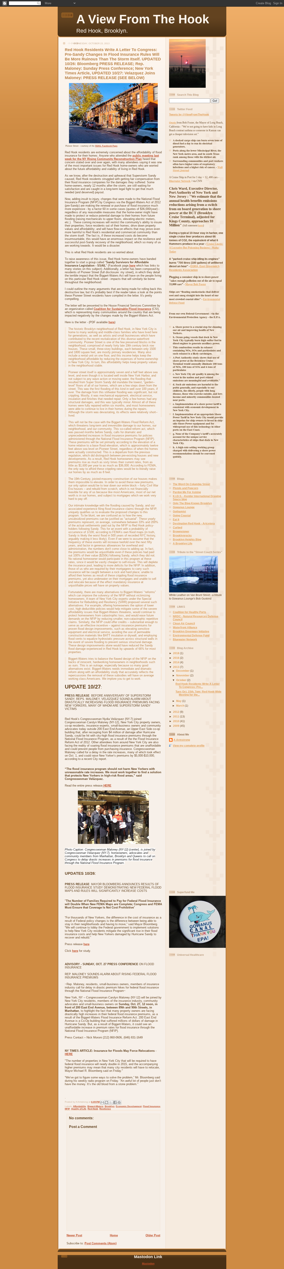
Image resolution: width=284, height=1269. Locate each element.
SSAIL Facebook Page (106, 146)
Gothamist (179, 511)
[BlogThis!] (106, 1102)
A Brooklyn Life (182, 543)
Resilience (105, 1109)
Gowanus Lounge (184, 507)
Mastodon (148, 1263)
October (181, 680)
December (183, 670)
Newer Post (74, 1235)
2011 (176, 716)
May (179, 700)
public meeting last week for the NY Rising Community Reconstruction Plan (112, 157)
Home (114, 1235)
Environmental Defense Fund (191, 635)
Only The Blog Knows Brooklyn (192, 503)
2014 (176, 662)
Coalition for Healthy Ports (189, 612)
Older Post (153, 1235)
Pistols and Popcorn (185, 488)
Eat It (176, 519)
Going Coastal (182, 515)
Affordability (79, 1106)
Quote (173, 122)
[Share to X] (110, 1102)
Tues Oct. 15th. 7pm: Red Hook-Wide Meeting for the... (198, 693)
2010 (176, 721)
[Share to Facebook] (115, 1102)
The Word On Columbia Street (191, 484)
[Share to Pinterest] (119, 1102)
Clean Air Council (184, 623)
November (183, 675)
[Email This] (102, 1102)
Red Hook (93, 1109)
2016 (176, 657)
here (131, 265)
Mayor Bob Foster (195, 284)
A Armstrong (182, 739)
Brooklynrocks (182, 535)
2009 (176, 725)
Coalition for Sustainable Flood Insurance (122, 309)
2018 (176, 653)
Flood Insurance (151, 1106)
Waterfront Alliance (185, 627)
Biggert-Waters (95, 1106)
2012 (176, 711)
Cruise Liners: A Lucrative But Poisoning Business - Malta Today (196, 248)
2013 (176, 666)
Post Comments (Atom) (100, 1243)
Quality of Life (78, 1109)
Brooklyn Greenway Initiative (191, 631)
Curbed (177, 527)
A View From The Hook (142, 19)
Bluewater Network (185, 639)
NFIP (67, 1109)
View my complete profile (189, 745)
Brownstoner (181, 531)
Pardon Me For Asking (187, 492)
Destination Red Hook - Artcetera (194, 523)
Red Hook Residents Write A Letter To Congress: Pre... (198, 685)
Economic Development (129, 1106)
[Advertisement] (187, 818)
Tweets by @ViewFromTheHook (189, 114)
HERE (107, 785)
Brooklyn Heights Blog (187, 539)
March (180, 705)
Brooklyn (109, 1106)
